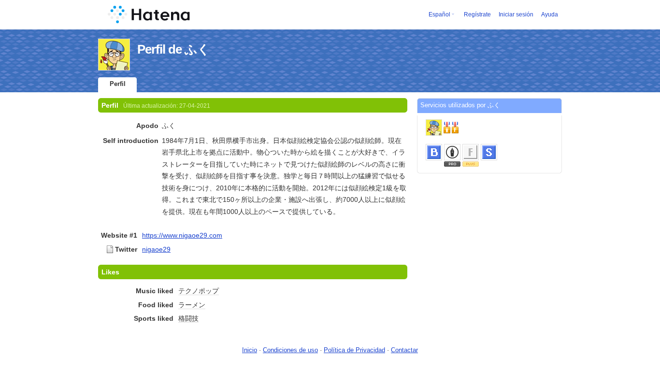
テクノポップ (198, 291)
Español (439, 14)
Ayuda (549, 14)
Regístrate (477, 14)
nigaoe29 (156, 249)
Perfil (118, 83)
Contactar (404, 350)
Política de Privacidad (354, 350)
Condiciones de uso (290, 350)
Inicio (249, 350)
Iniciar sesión (516, 14)
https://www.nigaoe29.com (182, 235)
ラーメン (191, 305)
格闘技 (188, 318)
